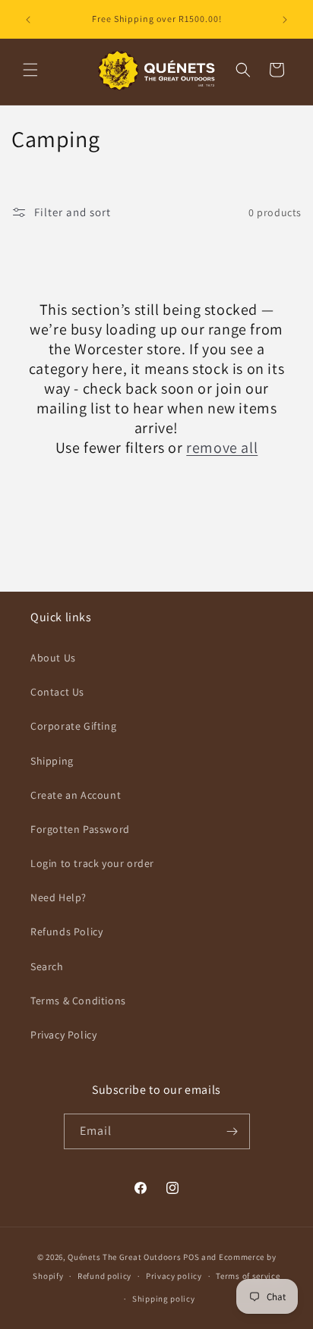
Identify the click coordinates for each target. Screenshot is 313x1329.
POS (191, 1257)
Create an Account (75, 795)
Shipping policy (163, 1298)
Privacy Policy (63, 1035)
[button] (30, 69)
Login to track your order (92, 863)
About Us (53, 657)
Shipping (52, 761)
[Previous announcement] (28, 19)
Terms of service (248, 1276)
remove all (222, 447)
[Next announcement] (285, 19)
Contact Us (57, 692)
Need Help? (58, 897)
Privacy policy (174, 1276)
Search (47, 966)
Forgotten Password (80, 829)
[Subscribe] (232, 1131)
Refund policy (104, 1276)
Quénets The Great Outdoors (124, 1257)
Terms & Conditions (78, 1000)
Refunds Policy (66, 931)
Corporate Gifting (73, 726)
